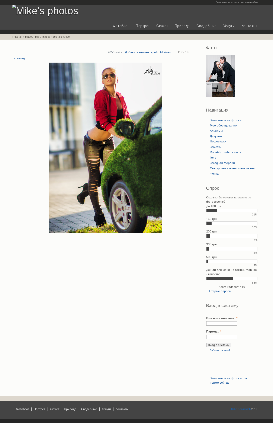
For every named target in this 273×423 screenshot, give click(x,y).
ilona (213, 157)
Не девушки (218, 141)
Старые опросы (220, 291)
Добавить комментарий (141, 52)
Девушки (216, 136)
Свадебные (206, 26)
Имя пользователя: (221, 318)
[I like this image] (174, 52)
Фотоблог (121, 26)
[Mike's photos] (45, 10)
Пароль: (213, 331)
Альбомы (216, 130)
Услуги (229, 26)
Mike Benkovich (241, 409)
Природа (182, 26)
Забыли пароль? (220, 350)
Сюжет (162, 26)
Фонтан (215, 173)
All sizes (165, 52)
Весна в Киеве (61, 37)
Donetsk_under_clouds (225, 152)
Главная (17, 37)
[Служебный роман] (220, 96)
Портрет (143, 26)
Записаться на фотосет (226, 120)
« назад (19, 58)
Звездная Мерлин (222, 163)
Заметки (215, 147)
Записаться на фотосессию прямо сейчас (237, 2)
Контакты (249, 26)
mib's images (42, 37)
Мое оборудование (223, 125)
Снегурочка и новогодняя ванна (232, 168)
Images (29, 37)
